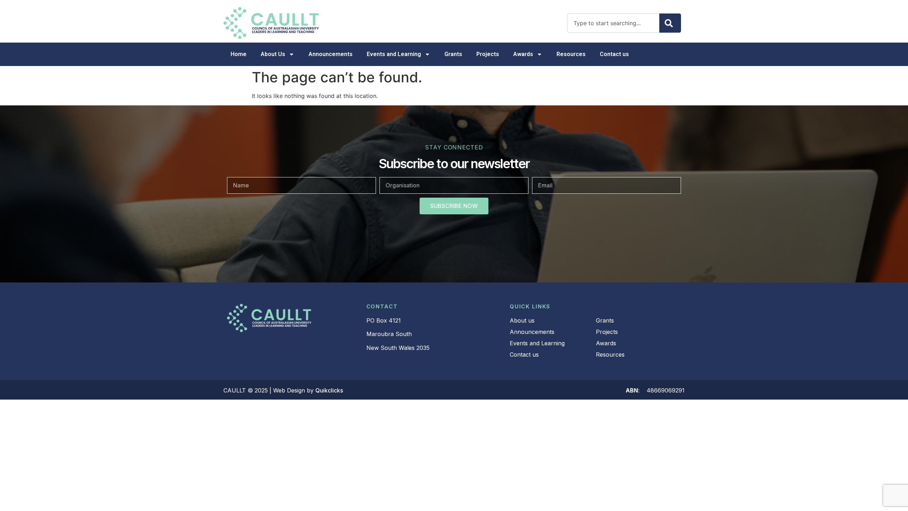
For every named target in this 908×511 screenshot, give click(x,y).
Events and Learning (394, 54)
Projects (487, 54)
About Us (273, 54)
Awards (523, 54)
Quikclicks (329, 390)
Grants (453, 54)
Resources (571, 54)
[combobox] (613, 23)
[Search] (670, 23)
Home (239, 54)
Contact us (614, 54)
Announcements (331, 54)
